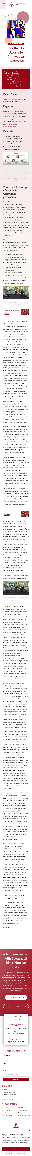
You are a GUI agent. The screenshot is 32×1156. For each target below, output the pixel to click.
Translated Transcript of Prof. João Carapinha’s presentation (16, 83)
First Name (6, 1055)
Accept (16, 1149)
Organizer (9, 77)
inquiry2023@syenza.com (16, 1042)
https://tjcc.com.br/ (9, 127)
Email (4, 1063)
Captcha (5, 1070)
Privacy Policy (21, 1153)
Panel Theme (10, 75)
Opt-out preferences (11, 1153)
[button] (29, 1131)
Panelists (9, 80)
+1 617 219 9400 (16, 1019)
